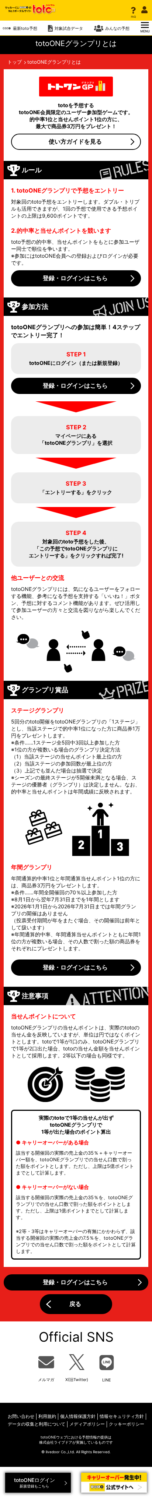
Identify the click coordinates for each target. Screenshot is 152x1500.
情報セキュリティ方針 (122, 1416)
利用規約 (47, 1416)
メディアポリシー (87, 1424)
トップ (14, 62)
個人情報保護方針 (78, 1416)
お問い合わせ (21, 1416)
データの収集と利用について (36, 1424)
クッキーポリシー (126, 1424)
